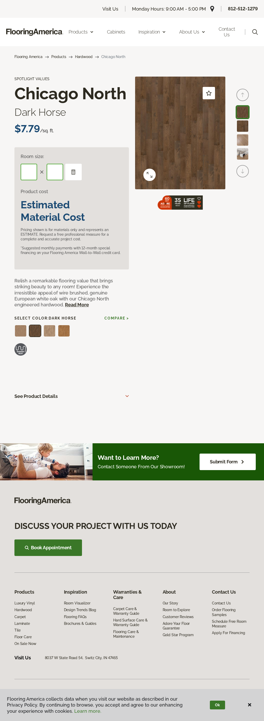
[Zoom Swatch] (149, 175)
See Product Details (36, 396)
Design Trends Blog (80, 610)
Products (58, 57)
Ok (217, 705)
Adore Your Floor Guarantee (176, 625)
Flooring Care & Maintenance (126, 634)
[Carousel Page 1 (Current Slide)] (243, 112)
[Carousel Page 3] (243, 140)
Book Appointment (51, 547)
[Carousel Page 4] (243, 154)
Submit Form (224, 461)
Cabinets (116, 32)
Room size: (32, 156)
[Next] (242, 171)
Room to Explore (176, 610)
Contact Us (227, 31)
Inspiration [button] (149, 32)
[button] (255, 32)
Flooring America (28, 57)
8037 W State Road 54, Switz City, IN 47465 (81, 658)
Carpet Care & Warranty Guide (126, 611)
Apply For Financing (228, 633)
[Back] (242, 95)
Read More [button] (77, 304)
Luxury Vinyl (24, 603)
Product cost (34, 191)
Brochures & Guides (80, 623)
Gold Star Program (178, 635)
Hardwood (84, 57)
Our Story (170, 603)
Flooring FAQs (75, 617)
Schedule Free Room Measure (229, 623)
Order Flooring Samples (224, 612)
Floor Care (23, 637)
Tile (17, 630)
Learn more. (87, 711)
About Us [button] (189, 32)
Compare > (116, 318)
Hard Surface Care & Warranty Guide (130, 622)
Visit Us (110, 9)
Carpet (20, 617)
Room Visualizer (77, 603)
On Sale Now (25, 644)
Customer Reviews (178, 617)
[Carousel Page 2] (243, 126)
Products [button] (78, 32)
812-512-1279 (243, 8)
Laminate (22, 623)
